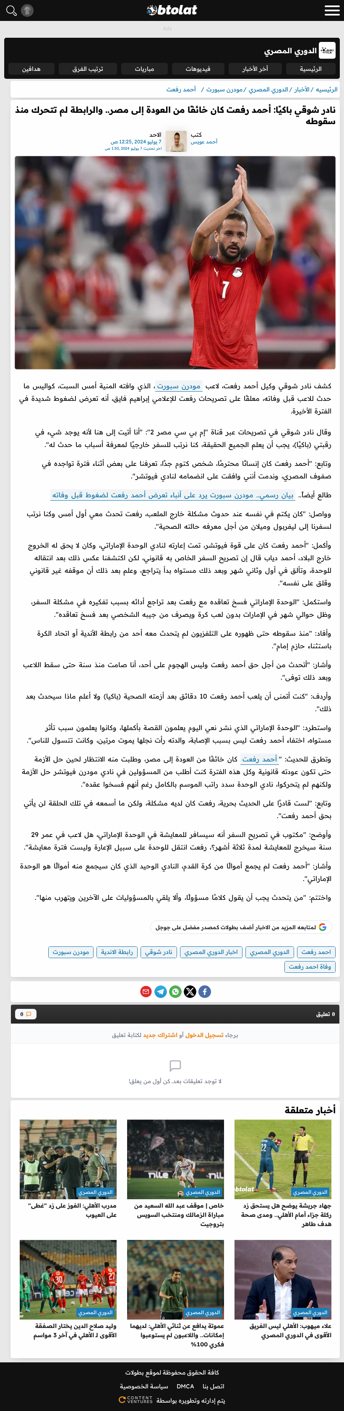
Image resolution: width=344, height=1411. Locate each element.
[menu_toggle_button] (332, 10)
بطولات (134, 1372)
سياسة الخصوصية (144, 1386)
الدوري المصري (269, 952)
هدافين (31, 69)
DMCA (185, 1386)
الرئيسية (311, 69)
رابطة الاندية (117, 952)
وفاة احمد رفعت (310, 966)
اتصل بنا (213, 1386)
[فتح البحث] (11, 10)
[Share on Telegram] (160, 991)
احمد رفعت (316, 952)
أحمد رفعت (259, 759)
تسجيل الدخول (204, 1034)
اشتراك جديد (160, 1034)
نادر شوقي (158, 952)
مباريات (144, 69)
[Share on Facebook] (204, 991)
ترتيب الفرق (88, 69)
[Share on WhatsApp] (175, 991)
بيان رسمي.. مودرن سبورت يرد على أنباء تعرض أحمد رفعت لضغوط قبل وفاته (172, 495)
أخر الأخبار (255, 69)
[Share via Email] (146, 991)
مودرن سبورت (179, 386)
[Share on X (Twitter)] (190, 991)
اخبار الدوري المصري (211, 952)
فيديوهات (198, 69)
